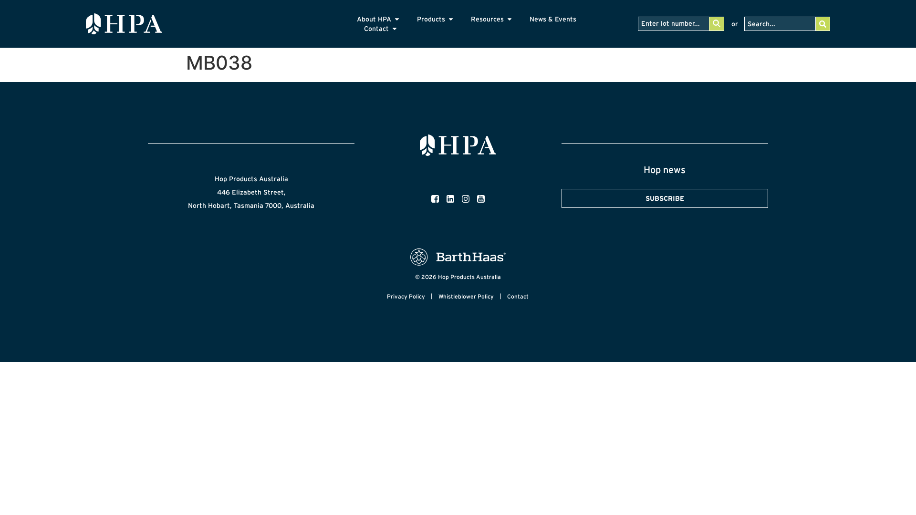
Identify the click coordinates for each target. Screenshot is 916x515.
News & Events (553, 19)
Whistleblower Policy (466, 296)
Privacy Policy (406, 296)
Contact (518, 296)
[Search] (822, 24)
